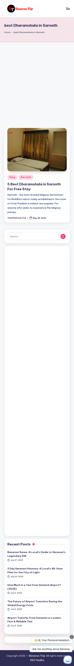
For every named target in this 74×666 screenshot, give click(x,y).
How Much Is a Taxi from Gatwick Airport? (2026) (34, 586)
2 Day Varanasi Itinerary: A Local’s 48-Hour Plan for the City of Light (35, 570)
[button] (63, 236)
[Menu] (68, 9)
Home (7, 32)
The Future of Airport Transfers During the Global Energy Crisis (34, 603)
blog (12, 177)
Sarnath (26, 177)
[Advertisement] (37, 81)
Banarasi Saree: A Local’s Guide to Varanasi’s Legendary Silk (36, 553)
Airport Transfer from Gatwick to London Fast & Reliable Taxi (34, 619)
